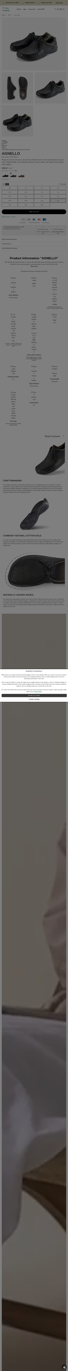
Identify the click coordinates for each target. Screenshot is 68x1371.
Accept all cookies (34, 695)
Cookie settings (34, 699)
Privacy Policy (38, 691)
